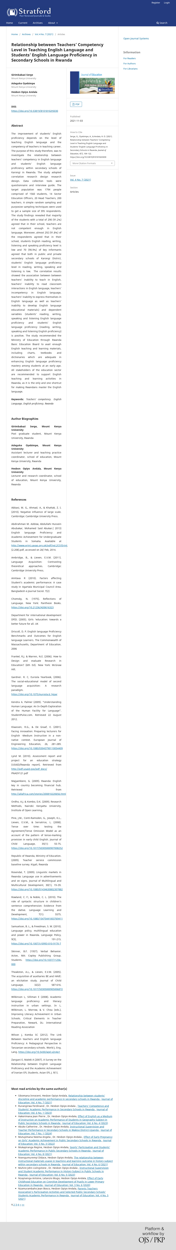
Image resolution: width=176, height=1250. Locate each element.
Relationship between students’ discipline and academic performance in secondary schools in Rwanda (61, 1097)
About (52, 22)
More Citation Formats (84, 163)
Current (22, 22)
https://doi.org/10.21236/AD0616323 (32, 607)
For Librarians (130, 68)
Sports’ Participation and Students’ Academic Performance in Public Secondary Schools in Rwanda (64, 1149)
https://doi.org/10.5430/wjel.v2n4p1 (39, 1052)
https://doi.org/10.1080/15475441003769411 (37, 918)
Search (163, 22)
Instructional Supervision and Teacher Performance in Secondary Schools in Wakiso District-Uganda (61, 1128)
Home (9, 22)
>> (23, 1204)
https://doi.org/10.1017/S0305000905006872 (37, 989)
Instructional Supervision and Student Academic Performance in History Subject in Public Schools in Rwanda (63, 1171)
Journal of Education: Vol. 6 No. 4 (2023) (85, 1123)
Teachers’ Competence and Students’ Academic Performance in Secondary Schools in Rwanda (63, 1107)
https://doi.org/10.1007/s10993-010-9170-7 (36, 943)
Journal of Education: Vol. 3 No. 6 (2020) (67, 1185)
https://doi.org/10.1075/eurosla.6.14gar (34, 694)
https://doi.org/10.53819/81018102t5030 (34, 111)
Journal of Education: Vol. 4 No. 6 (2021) (85, 1164)
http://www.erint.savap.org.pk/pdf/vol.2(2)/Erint (39, 545)
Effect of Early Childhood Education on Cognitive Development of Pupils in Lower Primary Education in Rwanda (61, 1182)
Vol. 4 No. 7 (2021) (44, 34)
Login (167, 2)
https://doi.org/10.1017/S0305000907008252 (37, 848)
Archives (38, 22)
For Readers (129, 58)
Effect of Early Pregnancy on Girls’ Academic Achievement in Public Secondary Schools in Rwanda (65, 1138)
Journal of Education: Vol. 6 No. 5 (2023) (52, 1174)
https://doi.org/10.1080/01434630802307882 (37, 889)
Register (156, 2)
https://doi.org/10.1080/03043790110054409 (37, 748)
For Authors (129, 63)
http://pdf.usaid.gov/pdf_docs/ (29, 769)
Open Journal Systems (136, 38)
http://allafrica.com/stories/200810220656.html (38, 793)
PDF (77, 104)
